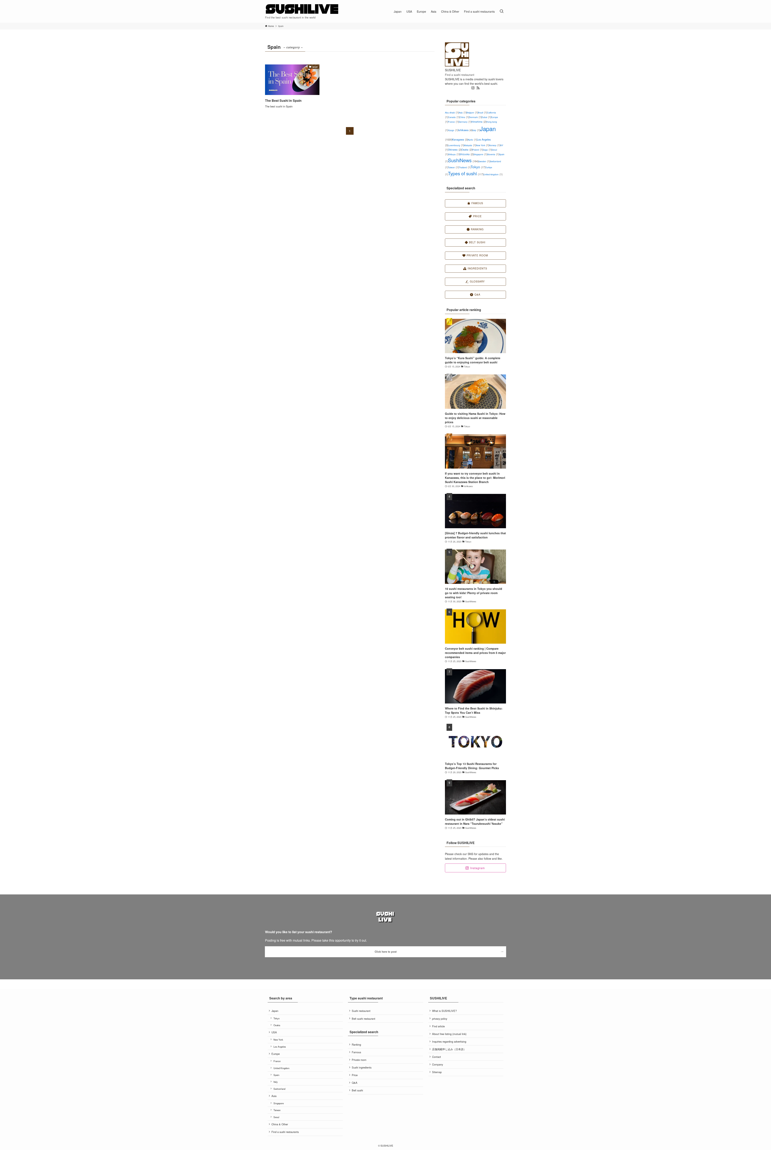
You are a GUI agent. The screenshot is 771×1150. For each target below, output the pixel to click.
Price (355, 1075)
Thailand (465, 167)
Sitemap (437, 1072)
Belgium (472, 112)
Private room (359, 1060)
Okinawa (454, 149)
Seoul (276, 1117)
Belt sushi (357, 1090)
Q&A (354, 1083)
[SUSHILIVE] (302, 9)
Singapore (480, 154)
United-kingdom (492, 174)
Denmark (475, 117)
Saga (487, 149)
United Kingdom (281, 1068)
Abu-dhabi (452, 112)
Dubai (486, 117)
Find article (438, 1026)
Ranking (356, 1044)
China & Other (279, 1124)
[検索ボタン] (501, 11)
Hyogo (453, 130)
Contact (436, 1057)
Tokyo (478, 166)
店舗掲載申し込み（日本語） (449, 1049)
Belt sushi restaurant (363, 1019)
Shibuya (453, 154)
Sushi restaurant (361, 1011)
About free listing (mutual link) (449, 1034)
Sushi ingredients (361, 1067)
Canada (453, 117)
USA (274, 1032)
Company (437, 1064)
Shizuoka (466, 154)
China (464, 117)
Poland (477, 149)
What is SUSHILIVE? (444, 1011)
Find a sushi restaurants (285, 1132)
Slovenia (493, 154)
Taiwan (453, 167)
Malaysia (470, 145)
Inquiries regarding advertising (449, 1041)
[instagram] (473, 88)
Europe (275, 1054)
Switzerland (279, 1088)
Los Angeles (279, 1046)
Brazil (482, 112)
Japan (274, 1011)
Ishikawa (465, 130)
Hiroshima (478, 121)
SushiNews (463, 160)
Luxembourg (456, 145)
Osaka (466, 149)
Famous (356, 1052)
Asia (462, 112)
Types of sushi (465, 173)
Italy (476, 130)
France (453, 121)
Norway (494, 145)
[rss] (478, 88)
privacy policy (439, 1019)
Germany (465, 121)
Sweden (484, 161)
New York (482, 145)
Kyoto (472, 139)
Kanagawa (460, 139)
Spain (276, 1075)
